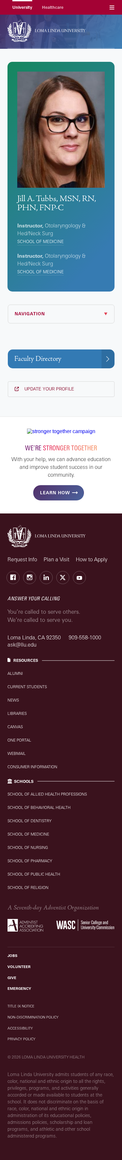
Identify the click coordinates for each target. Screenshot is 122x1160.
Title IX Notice (20, 1006)
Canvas (15, 726)
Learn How (55, 492)
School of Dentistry (29, 820)
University (22, 7)
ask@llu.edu (21, 644)
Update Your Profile (48, 389)
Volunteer (19, 966)
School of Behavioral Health (39, 807)
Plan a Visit (56, 559)
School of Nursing (27, 847)
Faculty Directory (37, 359)
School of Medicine (40, 241)
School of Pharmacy (29, 860)
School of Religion (27, 887)
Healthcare (52, 7)
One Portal (19, 740)
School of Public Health (33, 874)
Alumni (15, 673)
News (13, 700)
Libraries (17, 713)
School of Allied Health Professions (47, 794)
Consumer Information (32, 766)
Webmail (16, 753)
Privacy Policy (21, 1039)
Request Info (22, 559)
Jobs (12, 955)
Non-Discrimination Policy (33, 1017)
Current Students (27, 686)
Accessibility (20, 1028)
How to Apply (91, 559)
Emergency (19, 988)
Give (11, 978)
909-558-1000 (85, 637)
